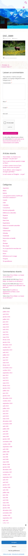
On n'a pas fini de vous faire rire (12, 248)
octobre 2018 (6, 444)
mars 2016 (6, 502)
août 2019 (5, 426)
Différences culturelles (9, 213)
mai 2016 (5, 497)
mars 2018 (6, 462)
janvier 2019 (6, 439)
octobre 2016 (6, 487)
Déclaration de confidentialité (18, 554)
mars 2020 (6, 418)
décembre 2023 (7, 345)
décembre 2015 (7, 510)
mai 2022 (5, 378)
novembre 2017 (7, 472)
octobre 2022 (7, 370)
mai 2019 (5, 431)
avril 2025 (6, 324)
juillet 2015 (6, 523)
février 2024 (6, 339)
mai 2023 (5, 360)
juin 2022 (5, 375)
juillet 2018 (6, 451)
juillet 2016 (6, 492)
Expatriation (6, 223)
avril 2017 (5, 482)
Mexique (5, 243)
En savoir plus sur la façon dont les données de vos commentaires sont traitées (13, 140)
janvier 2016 (6, 508)
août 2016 (5, 490)
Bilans (4, 190)
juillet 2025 (6, 319)
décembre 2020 (7, 398)
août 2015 (5, 520)
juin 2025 (5, 322)
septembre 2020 (7, 403)
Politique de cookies (7, 554)
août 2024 (6, 329)
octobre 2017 (6, 474)
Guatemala (6, 235)
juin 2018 (5, 454)
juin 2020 (5, 411)
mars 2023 (6, 362)
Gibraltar (5, 233)
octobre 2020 (7, 401)
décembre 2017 (7, 469)
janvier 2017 (6, 485)
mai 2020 (5, 413)
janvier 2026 (6, 317)
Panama (5, 251)
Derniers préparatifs (8, 210)
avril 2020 (6, 416)
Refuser (14, 546)
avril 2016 (5, 500)
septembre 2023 (7, 350)
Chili (4, 202)
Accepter (14, 542)
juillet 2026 (6, 311)
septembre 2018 (7, 446)
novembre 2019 (7, 423)
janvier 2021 (6, 395)
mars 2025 (6, 327)
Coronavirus (6, 207)
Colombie (6, 205)
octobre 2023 (6, 347)
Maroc (4, 241)
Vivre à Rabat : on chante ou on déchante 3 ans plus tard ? (14, 285)
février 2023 (6, 365)
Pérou (4, 253)
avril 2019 (5, 434)
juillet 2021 (6, 390)
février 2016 (6, 505)
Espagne (5, 218)
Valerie (15, 38)
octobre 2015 (6, 515)
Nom (5, 101)
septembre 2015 (7, 518)
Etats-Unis (6, 220)
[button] (26, 525)
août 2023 (5, 352)
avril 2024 (6, 334)
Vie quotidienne (7, 261)
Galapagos (6, 228)
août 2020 (6, 406)
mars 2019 (6, 436)
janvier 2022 (6, 388)
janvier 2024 (6, 342)
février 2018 (6, 464)
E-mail (5, 107)
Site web (5, 113)
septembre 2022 (7, 373)
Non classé (6, 246)
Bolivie (5, 193)
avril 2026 (6, 314)
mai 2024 (5, 332)
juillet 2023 (6, 355)
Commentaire (7, 83)
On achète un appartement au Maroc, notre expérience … (11, 291)
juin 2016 (5, 495)
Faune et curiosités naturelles (11, 225)
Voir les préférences (14, 550)
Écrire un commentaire (10, 58)
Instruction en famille (9, 238)
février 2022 (6, 385)
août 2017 (5, 479)
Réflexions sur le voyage (10, 256)
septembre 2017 (7, 477)
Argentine (6, 188)
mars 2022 (6, 383)
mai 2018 (5, 457)
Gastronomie (6, 230)
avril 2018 (5, 459)
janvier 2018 (6, 467)
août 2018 (5, 449)
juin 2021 (5, 393)
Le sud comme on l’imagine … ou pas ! (14, 174)
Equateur (5, 215)
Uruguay (5, 258)
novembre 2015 (7, 513)
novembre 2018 (7, 441)
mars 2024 (6, 337)
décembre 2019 (7, 421)
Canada (5, 200)
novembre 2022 (7, 367)
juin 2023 (5, 357)
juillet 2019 (6, 429)
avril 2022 (6, 380)
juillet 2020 (6, 408)
